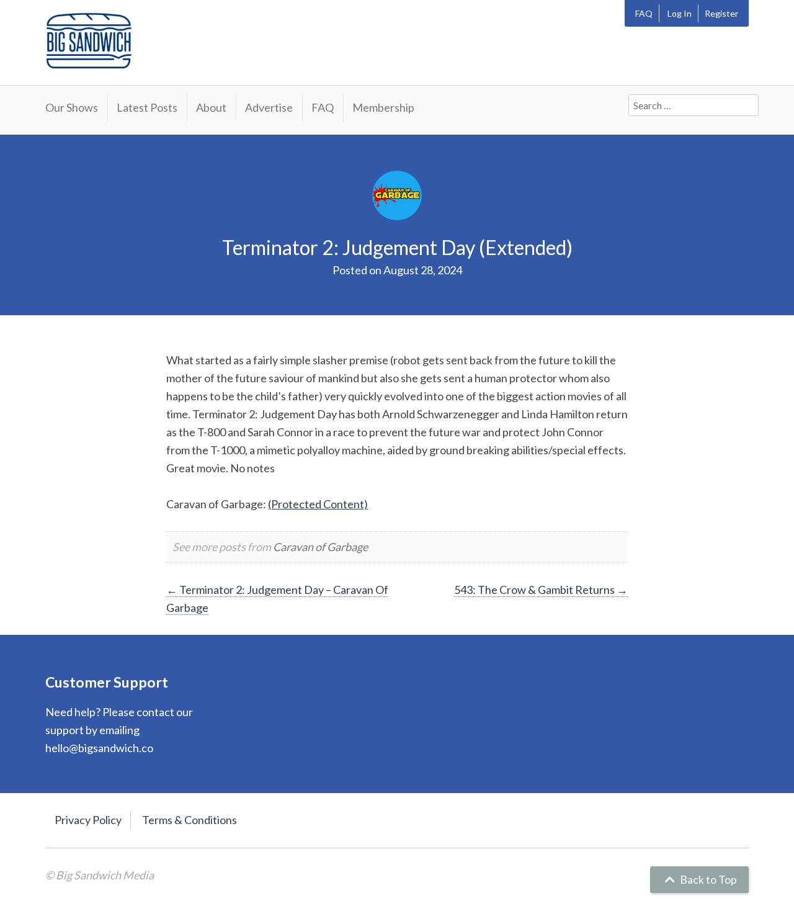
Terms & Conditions (189, 820)
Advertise (269, 107)
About (211, 107)
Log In (679, 13)
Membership (383, 107)
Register (721, 13)
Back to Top (707, 879)
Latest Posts (147, 107)
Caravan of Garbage (320, 547)
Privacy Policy (88, 820)
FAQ (644, 13)
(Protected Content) (318, 504)
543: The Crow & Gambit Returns (541, 589)
